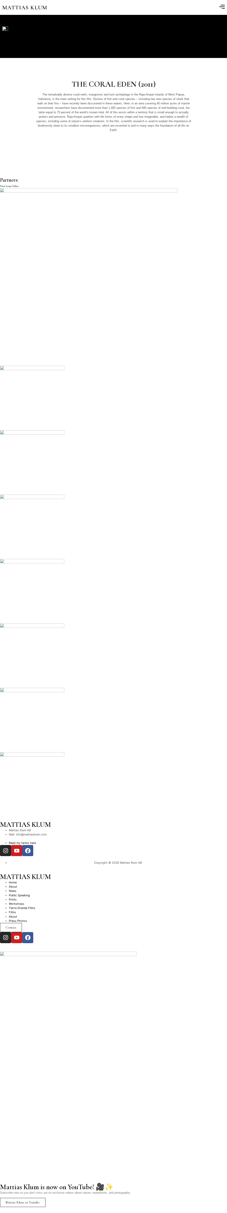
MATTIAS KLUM (24, 7)
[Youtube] (16, 850)
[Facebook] (27, 850)
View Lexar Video (9, 186)
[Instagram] (5, 850)
